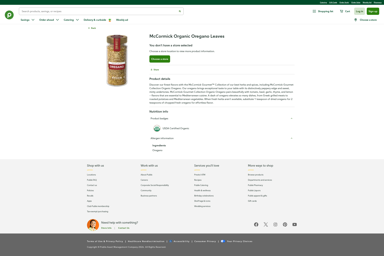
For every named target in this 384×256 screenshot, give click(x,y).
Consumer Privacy (205, 241)
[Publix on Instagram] (275, 226)
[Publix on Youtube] (294, 226)
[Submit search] (179, 11)
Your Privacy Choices (239, 241)
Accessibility (181, 241)
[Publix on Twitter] (265, 226)
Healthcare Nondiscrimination (146, 241)
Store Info (106, 228)
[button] (359, 11)
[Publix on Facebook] (256, 226)
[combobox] (99, 11)
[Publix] (9, 16)
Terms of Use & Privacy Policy (105, 241)
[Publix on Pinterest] (285, 226)
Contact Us (123, 228)
